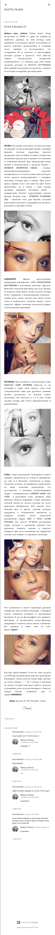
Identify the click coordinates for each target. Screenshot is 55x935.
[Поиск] (49, 4)
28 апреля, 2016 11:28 (29, 797)
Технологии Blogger (29, 922)
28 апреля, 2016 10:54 (33, 787)
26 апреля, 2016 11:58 (29, 742)
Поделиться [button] (9, 719)
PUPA (22, 36)
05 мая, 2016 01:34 (32, 814)
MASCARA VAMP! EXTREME (18, 385)
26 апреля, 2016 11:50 (33, 732)
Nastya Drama (27, 740)
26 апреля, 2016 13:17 (29, 770)
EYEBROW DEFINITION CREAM (20, 168)
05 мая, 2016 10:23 (42, 827)
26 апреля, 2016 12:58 (33, 759)
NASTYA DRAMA (13, 9)
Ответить (16, 754)
